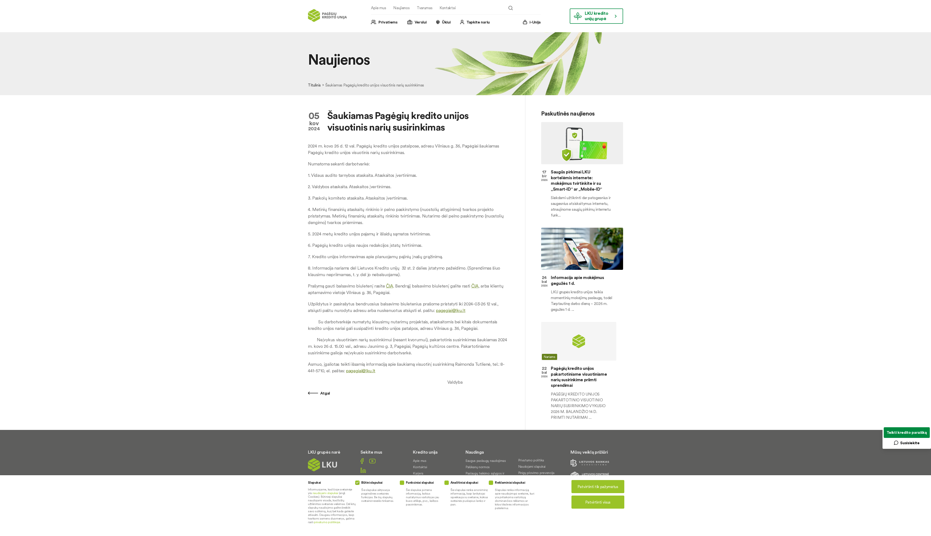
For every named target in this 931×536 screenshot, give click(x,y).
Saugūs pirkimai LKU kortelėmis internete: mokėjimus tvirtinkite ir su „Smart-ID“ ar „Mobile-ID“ (576, 180)
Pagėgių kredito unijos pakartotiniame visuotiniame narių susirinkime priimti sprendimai (579, 376)
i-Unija (535, 22)
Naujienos (401, 7)
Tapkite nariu (478, 22)
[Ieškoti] (510, 8)
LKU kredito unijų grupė (596, 15)
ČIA (389, 286)
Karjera (418, 473)
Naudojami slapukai (532, 466)
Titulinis (314, 85)
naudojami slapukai (325, 493)
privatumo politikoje (327, 522)
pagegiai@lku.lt (450, 310)
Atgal (324, 393)
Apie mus (378, 7)
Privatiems (388, 22)
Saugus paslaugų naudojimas (486, 460)
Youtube (372, 461)
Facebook (362, 461)
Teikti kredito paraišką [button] (907, 432)
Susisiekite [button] (909, 442)
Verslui (421, 22)
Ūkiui (446, 22)
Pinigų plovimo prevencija (536, 473)
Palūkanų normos (478, 467)
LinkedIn (363, 470)
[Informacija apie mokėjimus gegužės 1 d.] (582, 249)
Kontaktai (448, 7)
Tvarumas (424, 7)
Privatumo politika (531, 460)
